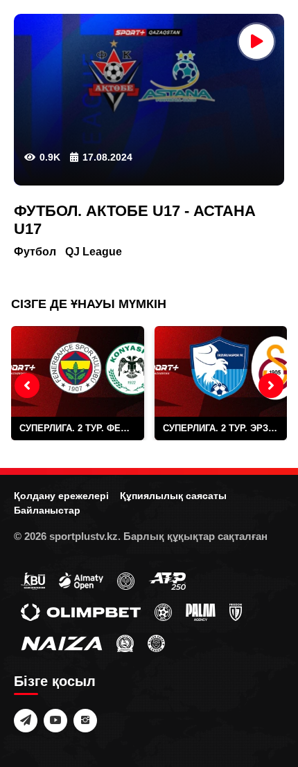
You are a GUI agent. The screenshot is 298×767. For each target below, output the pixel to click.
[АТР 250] (167, 580)
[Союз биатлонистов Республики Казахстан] (33, 580)
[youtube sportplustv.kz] (55, 720)
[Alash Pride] (156, 643)
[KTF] (125, 580)
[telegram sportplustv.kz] (25, 720)
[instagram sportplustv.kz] (85, 720)
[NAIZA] (62, 643)
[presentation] (27, 385)
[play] (256, 41)
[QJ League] (235, 611)
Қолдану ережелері (61, 495)
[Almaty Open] (81, 580)
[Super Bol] (163, 611)
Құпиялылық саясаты (173, 495)
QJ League (93, 252)
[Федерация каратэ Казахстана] (125, 643)
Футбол (35, 252)
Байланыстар (47, 510)
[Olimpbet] (81, 611)
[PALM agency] (201, 611)
